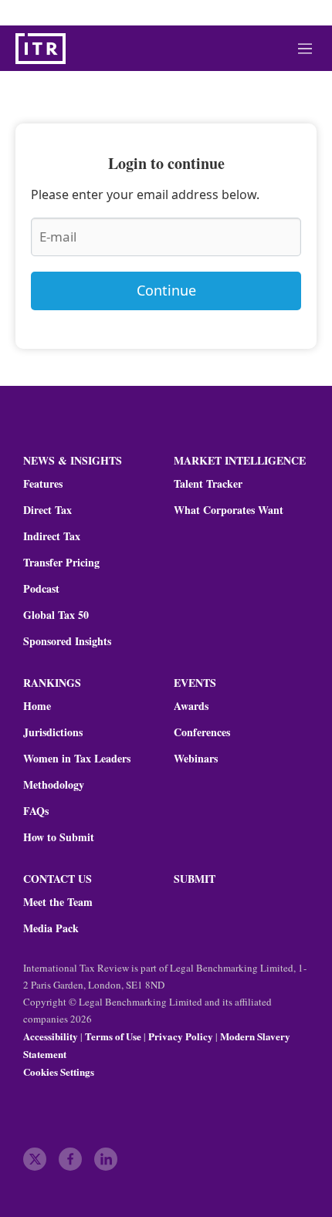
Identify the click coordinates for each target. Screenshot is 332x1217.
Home (37, 706)
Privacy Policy (180, 1036)
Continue (166, 290)
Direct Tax (47, 510)
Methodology (53, 784)
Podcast (41, 588)
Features (43, 483)
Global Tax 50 (56, 615)
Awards (191, 706)
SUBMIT (194, 878)
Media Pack (51, 928)
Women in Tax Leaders (76, 758)
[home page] (40, 48)
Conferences (202, 732)
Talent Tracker (208, 483)
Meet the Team (58, 902)
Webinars (196, 758)
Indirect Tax (51, 536)
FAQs (36, 811)
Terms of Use (113, 1036)
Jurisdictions (53, 732)
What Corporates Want (228, 510)
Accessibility (50, 1036)
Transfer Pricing (61, 562)
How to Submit (58, 837)
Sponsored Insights (67, 641)
